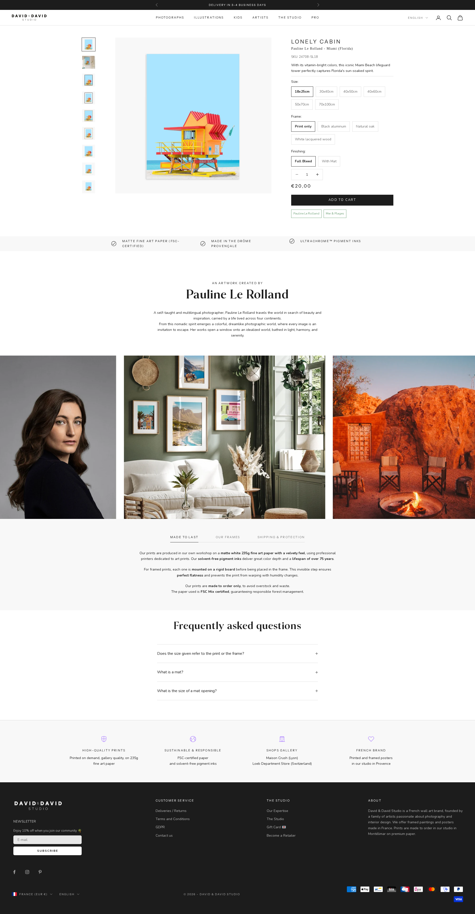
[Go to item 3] (88, 80)
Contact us (164, 835)
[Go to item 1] (88, 44)
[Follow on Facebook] (14, 872)
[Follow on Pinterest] (40, 872)
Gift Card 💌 (276, 827)
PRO (315, 18)
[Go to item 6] (88, 133)
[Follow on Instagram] (27, 872)
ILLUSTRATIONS (209, 18)
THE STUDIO (290, 18)
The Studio (275, 819)
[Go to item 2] (88, 62)
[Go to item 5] (88, 116)
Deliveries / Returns (171, 810)
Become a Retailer (281, 835)
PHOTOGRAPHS (170, 18)
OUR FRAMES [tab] (228, 537)
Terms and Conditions (173, 819)
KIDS (238, 18)
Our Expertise (277, 810)
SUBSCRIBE (47, 851)
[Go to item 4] (88, 98)
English (415, 18)
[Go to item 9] (88, 187)
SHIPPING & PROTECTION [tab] (281, 537)
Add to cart (342, 200)
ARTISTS (260, 18)
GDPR (160, 827)
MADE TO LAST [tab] (184, 537)
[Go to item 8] (88, 169)
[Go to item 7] (88, 151)
